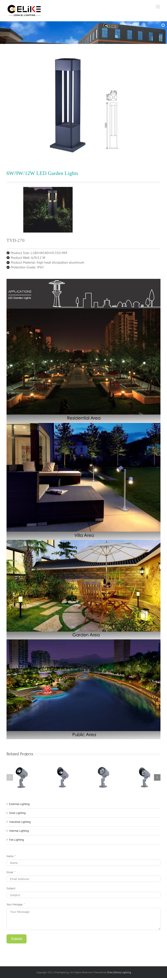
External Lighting (19, 804)
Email (10, 872)
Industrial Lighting (20, 822)
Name (10, 856)
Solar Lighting (17, 813)
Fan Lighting (16, 840)
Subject (11, 888)
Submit (16, 939)
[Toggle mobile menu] (158, 6)
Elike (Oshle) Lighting (119, 972)
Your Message (15, 904)
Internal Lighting (19, 831)
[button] (10, 777)
